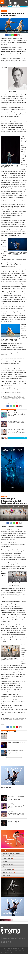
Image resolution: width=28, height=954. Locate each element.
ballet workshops (11, 719)
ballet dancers (5, 397)
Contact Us (8, 950)
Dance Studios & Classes (10, 856)
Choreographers (8, 870)
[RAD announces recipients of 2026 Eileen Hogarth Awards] (4, 424)
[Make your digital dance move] (4, 745)
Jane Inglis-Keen (10, 568)
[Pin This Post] (15, 34)
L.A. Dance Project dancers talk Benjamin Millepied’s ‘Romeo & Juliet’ (16, 752)
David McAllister (20, 398)
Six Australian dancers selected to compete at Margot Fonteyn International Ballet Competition (17, 431)
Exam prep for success (14, 734)
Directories (21, 950)
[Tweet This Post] (9, 34)
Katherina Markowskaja (8, 723)
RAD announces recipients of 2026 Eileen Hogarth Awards (16, 422)
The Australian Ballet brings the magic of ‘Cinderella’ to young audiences (16, 414)
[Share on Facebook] (6, 34)
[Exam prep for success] (4, 736)
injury (3, 399)
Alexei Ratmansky (15, 396)
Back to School (7, 858)
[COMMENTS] (21, 34)
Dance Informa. (17, 392)
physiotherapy (5, 402)
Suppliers (5, 861)
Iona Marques (12, 722)
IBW (7, 721)
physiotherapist (15, 400)
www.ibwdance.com (9, 712)
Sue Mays (19, 402)
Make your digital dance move (16, 742)
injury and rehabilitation (12, 399)
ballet (22, 396)
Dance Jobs (6, 875)
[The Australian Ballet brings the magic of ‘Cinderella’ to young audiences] (4, 415)
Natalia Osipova (5, 400)
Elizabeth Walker (18, 535)
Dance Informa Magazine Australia (11, 948)
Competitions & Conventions (11, 853)
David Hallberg (10, 398)
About (23, 948)
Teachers (5, 867)
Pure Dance (13, 402)
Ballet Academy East (16, 718)
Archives (15, 950)
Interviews (23, 399)
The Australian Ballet (15, 403)
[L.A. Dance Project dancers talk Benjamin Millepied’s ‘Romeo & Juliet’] (4, 753)
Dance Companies (8, 872)
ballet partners (15, 397)
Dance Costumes (8, 864)
